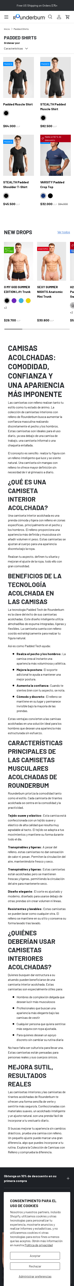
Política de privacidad (38, 1245)
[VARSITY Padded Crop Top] (55, 155)
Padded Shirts (21, 28)
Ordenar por (12, 43)
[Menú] (6, 17)
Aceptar (35, 1256)
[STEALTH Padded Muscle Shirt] (55, 77)
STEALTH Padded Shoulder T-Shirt (16, 184)
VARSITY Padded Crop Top (52, 184)
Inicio (7, 28)
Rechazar (35, 1266)
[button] (67, 17)
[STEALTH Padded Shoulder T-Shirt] (18, 155)
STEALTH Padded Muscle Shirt (53, 106)
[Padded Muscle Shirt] (18, 77)
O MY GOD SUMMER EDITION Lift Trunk (17, 289)
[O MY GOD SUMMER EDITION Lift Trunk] (18, 261)
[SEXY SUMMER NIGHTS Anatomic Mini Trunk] (51, 261)
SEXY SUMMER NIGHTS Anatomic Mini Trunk (50, 291)
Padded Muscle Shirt (18, 104)
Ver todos (63, 232)
